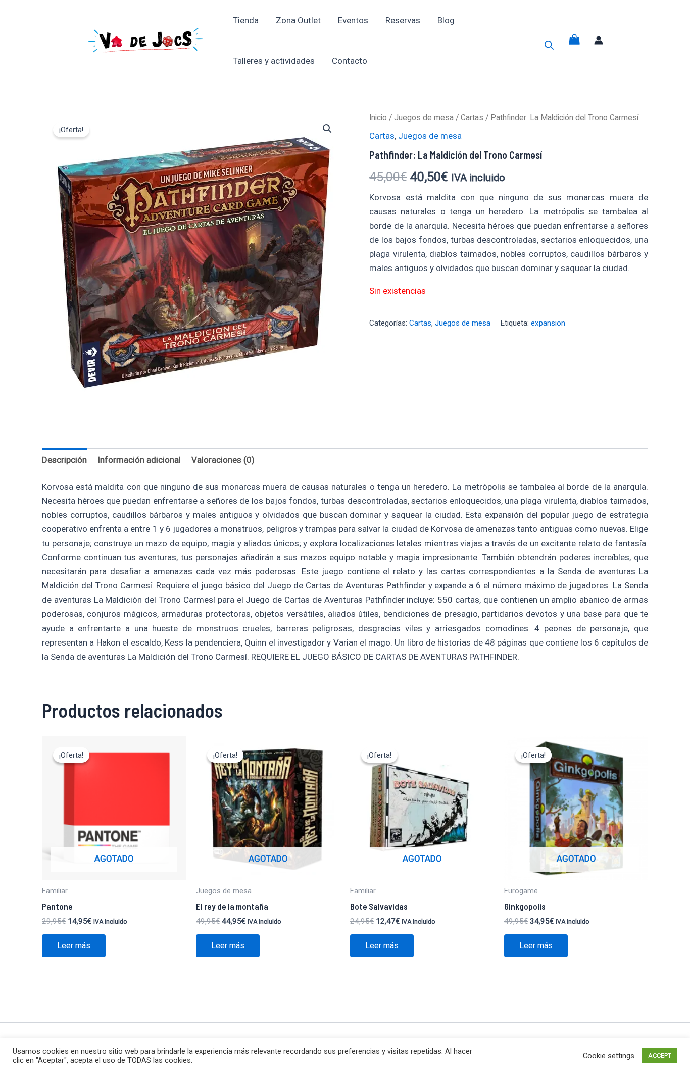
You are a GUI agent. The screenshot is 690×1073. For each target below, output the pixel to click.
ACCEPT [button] (659, 1055)
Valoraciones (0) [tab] (223, 460)
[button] (327, 129)
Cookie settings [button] (608, 1055)
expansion (548, 323)
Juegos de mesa (424, 117)
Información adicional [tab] (139, 460)
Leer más (73, 945)
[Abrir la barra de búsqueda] (549, 45)
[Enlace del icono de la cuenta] (598, 40)
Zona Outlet (298, 20)
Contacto (349, 61)
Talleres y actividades (274, 61)
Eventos (353, 20)
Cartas (472, 117)
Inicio (378, 117)
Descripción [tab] (64, 460)
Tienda (246, 20)
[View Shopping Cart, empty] (574, 40)
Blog (446, 20)
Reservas (402, 20)
